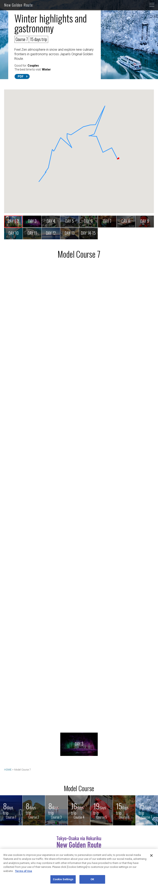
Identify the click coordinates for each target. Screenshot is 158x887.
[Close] (151, 855)
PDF (20, 76)
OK (92, 879)
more (139, 402)
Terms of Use (23, 871)
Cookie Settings (63, 879)
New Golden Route (18, 5)
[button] (112, 145)
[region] (79, 868)
